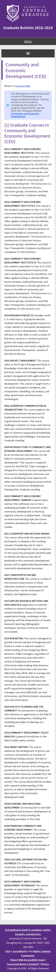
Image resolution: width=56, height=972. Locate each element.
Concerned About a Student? (23, 964)
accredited (19, 951)
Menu (28, 41)
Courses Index (22, 86)
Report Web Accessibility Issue (27, 959)
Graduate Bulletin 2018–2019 (28, 27)
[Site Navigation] (28, 53)
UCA (7, 951)
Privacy (45, 964)
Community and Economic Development (25, 115)
